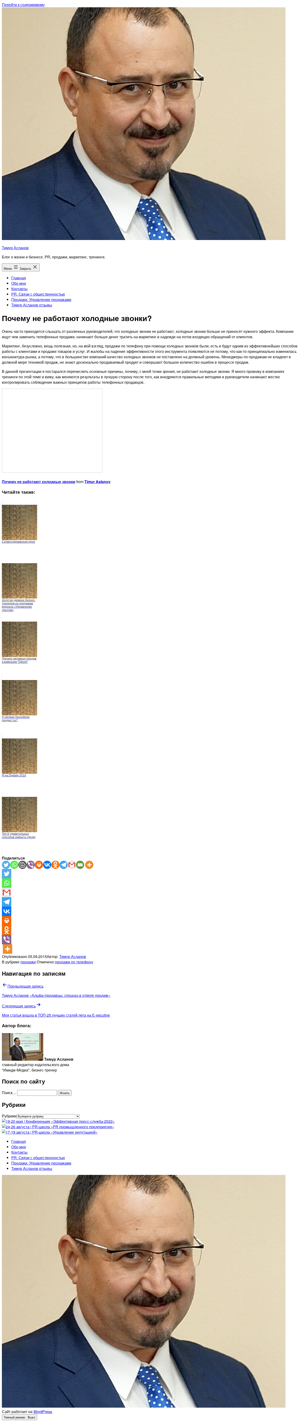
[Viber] (31, 865)
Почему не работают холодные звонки (38, 481)
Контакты (19, 288)
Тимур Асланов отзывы (31, 305)
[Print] (39, 865)
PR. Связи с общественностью (38, 294)
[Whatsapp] (14, 865)
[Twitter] (6, 865)
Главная (18, 278)
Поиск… (9, 1092)
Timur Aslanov (97, 481)
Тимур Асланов (15, 247)
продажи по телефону (74, 962)
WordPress (42, 1411)
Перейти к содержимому (23, 4)
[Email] (80, 865)
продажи (28, 962)
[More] (89, 865)
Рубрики (9, 1116)
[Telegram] (63, 865)
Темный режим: (15, 1417)
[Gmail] (72, 865)
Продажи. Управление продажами (41, 299)
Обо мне (18, 283)
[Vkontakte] (47, 865)
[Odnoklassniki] (55, 865)
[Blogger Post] (22, 865)
